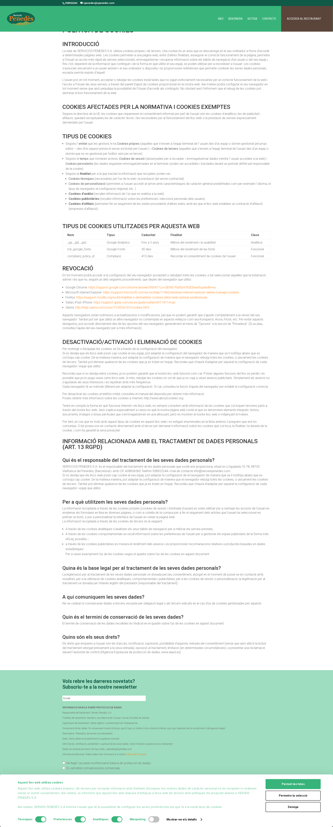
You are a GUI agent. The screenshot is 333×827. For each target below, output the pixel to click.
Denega (293, 807)
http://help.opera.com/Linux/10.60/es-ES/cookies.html (112, 307)
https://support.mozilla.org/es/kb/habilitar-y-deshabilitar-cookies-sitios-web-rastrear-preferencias (141, 297)
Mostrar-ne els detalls (181, 819)
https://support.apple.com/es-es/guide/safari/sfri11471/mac (134, 302)
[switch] (80, 819)
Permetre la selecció (293, 795)
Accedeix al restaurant (304, 18)
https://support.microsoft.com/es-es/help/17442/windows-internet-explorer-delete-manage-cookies (171, 292)
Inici (220, 18)
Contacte (269, 18)
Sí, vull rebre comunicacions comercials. (93, 768)
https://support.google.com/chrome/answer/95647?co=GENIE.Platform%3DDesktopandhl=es (152, 287)
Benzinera (235, 18)
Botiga (252, 18)
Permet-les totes (293, 784)
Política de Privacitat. (136, 754)
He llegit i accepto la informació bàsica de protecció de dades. (108, 763)
